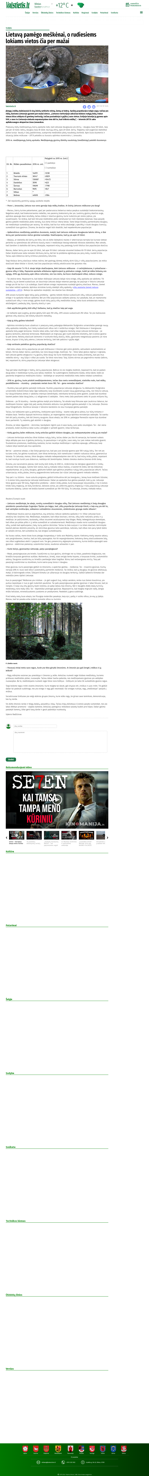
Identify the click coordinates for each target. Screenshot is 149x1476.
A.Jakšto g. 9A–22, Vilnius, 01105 (95, 1462)
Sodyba (95, 12)
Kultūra (76, 12)
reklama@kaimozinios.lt (49, 1462)
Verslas (35, 12)
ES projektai (74, 1457)
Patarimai (104, 12)
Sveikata (114, 12)
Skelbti (11, 759)
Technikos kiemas (63, 12)
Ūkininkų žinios (47, 12)
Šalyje (27, 12)
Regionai (85, 12)
